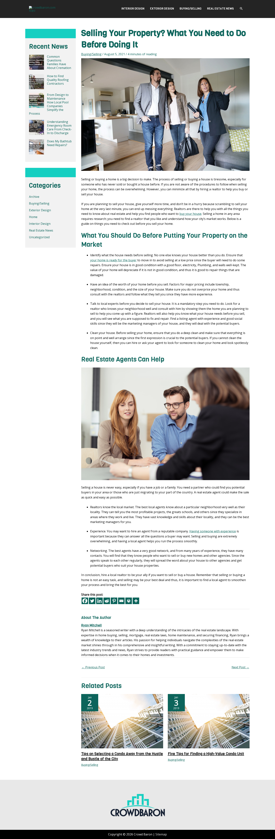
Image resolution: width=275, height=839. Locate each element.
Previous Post (93, 667)
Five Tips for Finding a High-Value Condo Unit (206, 753)
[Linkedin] (99, 601)
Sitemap (161, 834)
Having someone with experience (212, 531)
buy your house (190, 214)
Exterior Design (162, 8)
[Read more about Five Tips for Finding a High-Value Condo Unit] (209, 721)
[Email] (121, 601)
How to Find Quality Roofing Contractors (58, 80)
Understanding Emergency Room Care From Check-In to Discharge (59, 127)
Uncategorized (39, 237)
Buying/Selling (190, 8)
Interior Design (132, 8)
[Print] (128, 601)
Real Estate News (220, 8)
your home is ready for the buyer (113, 260)
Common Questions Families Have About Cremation (59, 62)
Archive (34, 197)
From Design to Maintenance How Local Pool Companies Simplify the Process (49, 104)
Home (33, 217)
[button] (241, 8)
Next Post (240, 667)
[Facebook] (85, 601)
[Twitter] (92, 601)
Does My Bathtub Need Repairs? (59, 143)
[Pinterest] (114, 601)
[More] (136, 601)
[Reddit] (106, 601)
